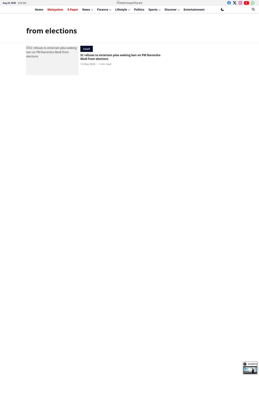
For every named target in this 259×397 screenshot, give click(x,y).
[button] (244, 364)
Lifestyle (121, 9)
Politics (139, 9)
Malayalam (55, 9)
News (86, 9)
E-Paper (72, 9)
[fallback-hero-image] (53, 60)
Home (39, 9)
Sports (153, 9)
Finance (102, 9)
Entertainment (194, 9)
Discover (171, 9)
